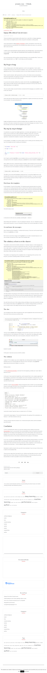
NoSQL (5, 524)
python (11, 30)
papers (5, 528)
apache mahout (12, 496)
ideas (26, 499)
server (11, 505)
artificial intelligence (18, 496)
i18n (24, 499)
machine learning (7, 522)
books (24, 496)
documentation (7, 431)
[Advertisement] (23, 546)
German (18, 43)
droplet (13, 499)
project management (34, 502)
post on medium (15, 384)
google (20, 499)
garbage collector (17, 499)
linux (33, 499)
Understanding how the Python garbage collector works (12, 468)
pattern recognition (18, 502)
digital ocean (37, 496)
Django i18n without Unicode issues (11, 596)
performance (26, 502)
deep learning (30, 496)
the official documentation (11, 370)
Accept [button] (22, 671)
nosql (14, 502)
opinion (5, 526)
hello (22, 499)
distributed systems (7, 499)
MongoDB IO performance (9, 602)
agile (4, 496)
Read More (26, 671)
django (11, 499)
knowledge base (29, 499)
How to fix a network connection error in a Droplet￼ (14, 600)
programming (6, 30)
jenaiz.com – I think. (23, 4)
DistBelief (41, 496)
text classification (14, 505)
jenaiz (12, 35)
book (22, 496)
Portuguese (22, 43)
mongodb (12, 502)
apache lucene (8, 496)
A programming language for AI (10, 604)
